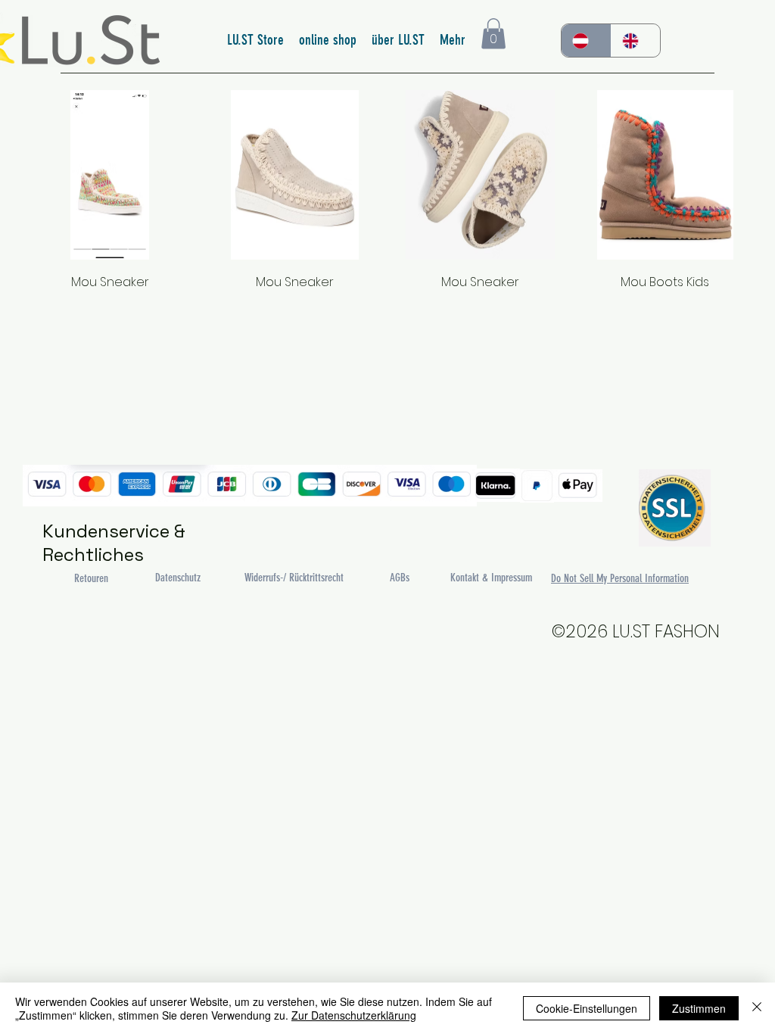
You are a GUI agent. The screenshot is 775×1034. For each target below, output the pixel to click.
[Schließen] (757, 1008)
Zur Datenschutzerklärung (353, 1015)
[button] (493, 33)
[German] (586, 40)
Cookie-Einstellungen (586, 1008)
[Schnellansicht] (110, 175)
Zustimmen (699, 1008)
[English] (636, 40)
